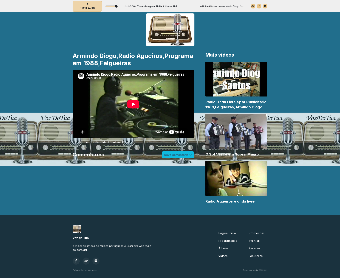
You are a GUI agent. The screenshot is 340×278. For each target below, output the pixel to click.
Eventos (254, 240)
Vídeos (223, 256)
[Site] (253, 6)
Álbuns (223, 248)
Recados (254, 248)
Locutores (256, 256)
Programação (227, 240)
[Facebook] (259, 6)
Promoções (257, 233)
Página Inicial (227, 233)
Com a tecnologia (250, 270)
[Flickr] (265, 6)
